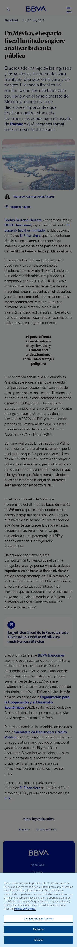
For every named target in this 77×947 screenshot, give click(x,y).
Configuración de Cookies (38, 918)
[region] (38, 910)
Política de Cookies (24, 908)
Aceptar (38, 940)
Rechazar (38, 929)
